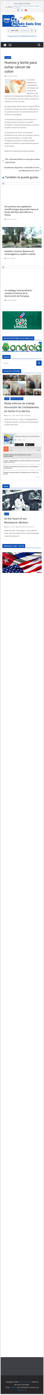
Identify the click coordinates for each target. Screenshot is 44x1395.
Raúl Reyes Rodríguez (24, 415)
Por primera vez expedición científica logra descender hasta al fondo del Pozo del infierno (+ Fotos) (21, 210)
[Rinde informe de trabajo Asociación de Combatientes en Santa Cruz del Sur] (22, 385)
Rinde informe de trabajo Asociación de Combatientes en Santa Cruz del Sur (21, 407)
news (6, 514)
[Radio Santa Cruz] (4, 45)
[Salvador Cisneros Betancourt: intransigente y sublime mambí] (22, 228)
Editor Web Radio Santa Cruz (26, 527)
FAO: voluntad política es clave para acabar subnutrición (22, 161)
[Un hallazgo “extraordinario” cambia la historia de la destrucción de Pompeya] (22, 267)
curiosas (7, 57)
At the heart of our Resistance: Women (16, 520)
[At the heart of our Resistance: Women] (22, 500)
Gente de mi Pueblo (17, 398)
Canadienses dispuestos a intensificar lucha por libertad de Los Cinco (21, 169)
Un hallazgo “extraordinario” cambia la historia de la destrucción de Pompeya (18, 293)
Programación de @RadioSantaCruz (22, 36)
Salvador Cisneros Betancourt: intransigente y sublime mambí (19, 252)
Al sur (7, 398)
